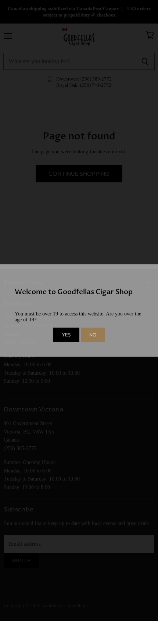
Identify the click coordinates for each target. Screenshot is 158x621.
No (92, 335)
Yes (66, 335)
